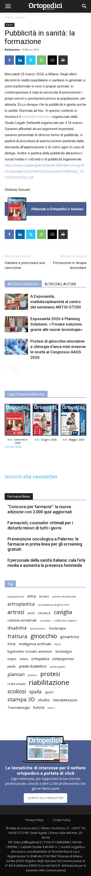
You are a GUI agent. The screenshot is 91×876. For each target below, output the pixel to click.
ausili (31, 613)
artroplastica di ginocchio (53, 604)
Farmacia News (18, 496)
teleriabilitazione (65, 700)
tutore (38, 707)
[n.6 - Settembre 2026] (17, 209)
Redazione (12, 49)
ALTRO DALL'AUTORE (60, 284)
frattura (17, 636)
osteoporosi (63, 658)
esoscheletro (38, 628)
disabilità (17, 627)
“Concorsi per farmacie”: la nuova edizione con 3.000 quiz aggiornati (39, 509)
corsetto (45, 620)
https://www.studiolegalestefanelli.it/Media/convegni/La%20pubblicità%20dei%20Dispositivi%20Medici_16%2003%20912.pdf (45, 171)
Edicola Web (13, 447)
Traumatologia (18, 707)
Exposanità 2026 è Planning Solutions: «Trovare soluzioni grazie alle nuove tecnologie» (56, 324)
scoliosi (16, 691)
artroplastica (21, 603)
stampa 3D (21, 699)
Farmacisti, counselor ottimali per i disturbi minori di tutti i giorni (40, 525)
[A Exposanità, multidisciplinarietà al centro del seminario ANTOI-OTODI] (16, 302)
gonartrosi (69, 636)
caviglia (63, 612)
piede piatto (57, 666)
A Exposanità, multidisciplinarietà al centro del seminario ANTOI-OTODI (55, 301)
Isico (58, 644)
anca (31, 596)
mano (11, 659)
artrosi (15, 612)
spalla (35, 691)
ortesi (24, 659)
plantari (15, 674)
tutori (51, 707)
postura (32, 675)
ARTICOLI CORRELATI (23, 284)
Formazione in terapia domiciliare (69, 265)
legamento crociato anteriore (29, 651)
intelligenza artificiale (35, 643)
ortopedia (40, 658)
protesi (50, 673)
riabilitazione (49, 682)
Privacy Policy (34, 820)
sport (49, 692)
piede (11, 666)
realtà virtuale (16, 684)
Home (9, 17)
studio (44, 699)
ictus (11, 643)
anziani (44, 596)
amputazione (15, 596)
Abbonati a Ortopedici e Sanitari (57, 209)
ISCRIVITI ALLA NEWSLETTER (45, 798)
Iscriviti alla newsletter (31, 477)
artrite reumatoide (64, 596)
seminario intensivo (36, 117)
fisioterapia (57, 628)
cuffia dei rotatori (65, 620)
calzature (44, 613)
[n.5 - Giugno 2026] (45, 421)
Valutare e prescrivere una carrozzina (25, 265)
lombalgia (63, 651)
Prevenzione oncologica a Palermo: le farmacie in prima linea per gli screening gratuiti (44, 544)
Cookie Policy (61, 820)
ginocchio (44, 635)
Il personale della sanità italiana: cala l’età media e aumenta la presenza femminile (46, 563)
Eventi (21, 17)
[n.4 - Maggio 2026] (73, 421)
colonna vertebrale (22, 620)
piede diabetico (33, 666)
